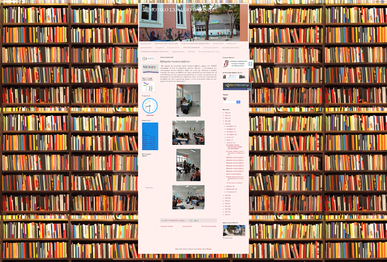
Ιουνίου (229, 137)
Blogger (209, 249)
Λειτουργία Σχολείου (211, 47)
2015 (226, 212)
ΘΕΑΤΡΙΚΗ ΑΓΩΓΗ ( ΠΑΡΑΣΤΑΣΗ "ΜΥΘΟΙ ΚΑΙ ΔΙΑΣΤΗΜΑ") (234, 146)
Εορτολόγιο (149, 187)
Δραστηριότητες (146, 47)
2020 (226, 198)
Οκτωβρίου (230, 132)
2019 (226, 201)
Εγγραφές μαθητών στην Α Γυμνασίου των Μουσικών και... (235, 153)
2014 (226, 214)
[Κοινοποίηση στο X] (193, 221)
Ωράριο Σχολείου (178, 51)
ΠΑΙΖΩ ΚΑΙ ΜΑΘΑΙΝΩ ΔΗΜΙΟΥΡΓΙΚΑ (195, 43)
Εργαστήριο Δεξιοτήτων (231, 47)
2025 (226, 115)
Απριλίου (230, 143)
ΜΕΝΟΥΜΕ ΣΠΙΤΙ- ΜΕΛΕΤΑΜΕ (166, 43)
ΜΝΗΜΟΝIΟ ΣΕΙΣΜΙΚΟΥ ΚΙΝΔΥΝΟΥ (155, 51)
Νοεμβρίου (230, 129)
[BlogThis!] (192, 221)
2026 (226, 113)
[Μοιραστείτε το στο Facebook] (195, 221)
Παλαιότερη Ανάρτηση (209, 226)
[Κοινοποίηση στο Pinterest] (197, 221)
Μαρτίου (230, 186)
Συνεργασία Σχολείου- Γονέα (209, 51)
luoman (199, 249)
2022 (226, 124)
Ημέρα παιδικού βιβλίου (234, 174)
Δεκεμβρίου (230, 126)
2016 (226, 209)
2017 (226, 206)
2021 (226, 195)
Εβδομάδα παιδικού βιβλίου (235, 157)
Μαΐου (229, 140)
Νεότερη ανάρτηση (167, 226)
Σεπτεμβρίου (231, 134)
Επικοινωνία (231, 43)
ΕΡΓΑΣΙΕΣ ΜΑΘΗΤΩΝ (191, 47)
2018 (226, 203)
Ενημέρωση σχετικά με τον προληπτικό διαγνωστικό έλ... (235, 178)
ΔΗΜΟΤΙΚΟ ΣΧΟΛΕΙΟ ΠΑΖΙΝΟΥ (178, 9)
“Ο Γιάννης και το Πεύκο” (234, 183)
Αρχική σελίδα (146, 43)
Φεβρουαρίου (231, 189)
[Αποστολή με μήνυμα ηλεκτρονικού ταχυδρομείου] (190, 221)
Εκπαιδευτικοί (218, 43)
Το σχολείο (160, 47)
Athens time (150, 115)
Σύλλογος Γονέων (173, 47)
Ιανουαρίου (231, 192)
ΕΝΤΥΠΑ (191, 51)
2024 (226, 118)
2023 (226, 121)
